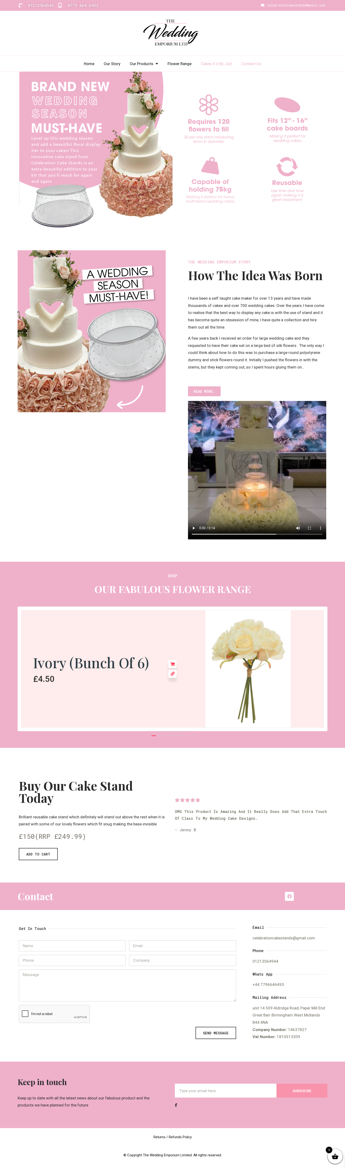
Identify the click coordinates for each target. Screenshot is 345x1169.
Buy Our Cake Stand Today (76, 791)
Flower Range (180, 63)
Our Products (141, 63)
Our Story (112, 63)
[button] (153, 735)
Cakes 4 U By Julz (216, 63)
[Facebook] (289, 896)
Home (89, 63)
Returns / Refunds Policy (172, 1137)
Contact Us (251, 63)
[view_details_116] (173, 674)
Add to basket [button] (173, 664)
